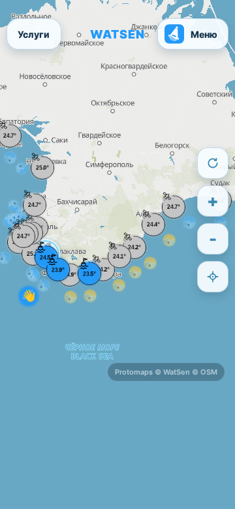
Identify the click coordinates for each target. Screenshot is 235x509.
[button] (42, 167)
